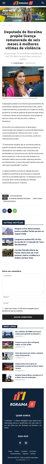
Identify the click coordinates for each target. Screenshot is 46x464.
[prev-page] (3, 263)
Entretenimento (15, 453)
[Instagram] (26, 443)
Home (10, 451)
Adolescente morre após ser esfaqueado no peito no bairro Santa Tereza (29, 366)
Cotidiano (24, 451)
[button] (3, 3)
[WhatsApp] (15, 211)
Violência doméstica (9, 201)
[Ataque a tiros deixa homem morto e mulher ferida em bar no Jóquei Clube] (7, 231)
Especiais (25, 453)
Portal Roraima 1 (18, 63)
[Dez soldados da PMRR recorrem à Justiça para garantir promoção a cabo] (7, 334)
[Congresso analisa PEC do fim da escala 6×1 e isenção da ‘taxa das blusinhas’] (7, 242)
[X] (9, 211)
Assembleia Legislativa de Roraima (19, 198)
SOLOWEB (27, 459)
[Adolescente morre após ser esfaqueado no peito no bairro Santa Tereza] (7, 367)
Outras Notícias (13, 222)
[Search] (43, 3)
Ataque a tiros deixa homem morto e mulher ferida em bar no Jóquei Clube (29, 231)
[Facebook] (4, 211)
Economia (32, 451)
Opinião (33, 453)
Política (10, 25)
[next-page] (7, 263)
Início (4, 25)
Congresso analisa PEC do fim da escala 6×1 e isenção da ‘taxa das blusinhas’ (29, 242)
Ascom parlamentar (16, 195)
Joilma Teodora (37, 198)
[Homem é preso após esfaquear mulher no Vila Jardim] (7, 345)
